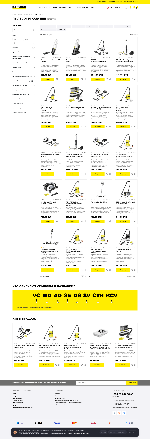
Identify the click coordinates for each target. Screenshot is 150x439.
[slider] (13, 43)
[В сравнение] (60, 79)
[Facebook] (124, 412)
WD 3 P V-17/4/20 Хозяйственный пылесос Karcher (74, 251)
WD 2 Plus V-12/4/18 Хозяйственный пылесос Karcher (124, 109)
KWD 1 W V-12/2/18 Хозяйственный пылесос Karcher (49, 109)
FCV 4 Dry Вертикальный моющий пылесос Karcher (74, 155)
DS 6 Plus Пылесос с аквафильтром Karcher (98, 60)
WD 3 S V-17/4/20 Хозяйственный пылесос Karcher (99, 251)
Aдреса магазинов (115, 1)
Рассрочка (15, 396)
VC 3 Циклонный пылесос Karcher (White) (99, 155)
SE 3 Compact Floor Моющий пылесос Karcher (125, 203)
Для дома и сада (44, 7)
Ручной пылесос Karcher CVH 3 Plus (76, 60)
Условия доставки (17, 400)
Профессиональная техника (62, 7)
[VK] (114, 412)
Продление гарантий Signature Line (22, 407)
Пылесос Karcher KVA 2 (99, 202)
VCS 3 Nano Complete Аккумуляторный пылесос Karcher (49, 251)
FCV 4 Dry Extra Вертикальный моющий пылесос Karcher (126, 60)
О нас (92, 7)
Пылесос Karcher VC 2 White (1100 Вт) (50, 155)
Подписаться (132, 382)
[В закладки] (57, 79)
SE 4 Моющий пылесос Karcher (123, 250)
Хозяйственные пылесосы (48, 29)
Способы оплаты (17, 398)
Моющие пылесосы (79, 26)
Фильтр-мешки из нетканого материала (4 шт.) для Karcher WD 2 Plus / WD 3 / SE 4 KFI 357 (100, 347)
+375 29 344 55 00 (115, 7)
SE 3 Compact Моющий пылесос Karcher (48, 203)
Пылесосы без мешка (105, 26)
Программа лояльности (19, 405)
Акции (14, 393)
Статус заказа (102, 1)
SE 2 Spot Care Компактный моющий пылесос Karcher (75, 108)
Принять (103, 432)
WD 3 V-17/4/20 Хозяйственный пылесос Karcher (124, 156)
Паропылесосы (92, 26)
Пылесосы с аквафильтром (122, 26)
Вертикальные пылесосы (47, 26)
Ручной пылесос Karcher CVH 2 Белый (50, 60)
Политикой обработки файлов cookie (78, 433)
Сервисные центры (131, 1)
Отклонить (132, 432)
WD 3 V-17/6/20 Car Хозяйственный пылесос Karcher (74, 204)
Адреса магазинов (17, 402)
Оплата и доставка (81, 7)
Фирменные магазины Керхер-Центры (66, 400)
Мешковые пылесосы (63, 26)
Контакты (58, 396)
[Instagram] (119, 412)
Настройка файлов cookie (117, 432)
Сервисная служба (60, 398)
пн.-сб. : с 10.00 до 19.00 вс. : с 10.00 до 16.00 (122, 404)
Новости (57, 393)
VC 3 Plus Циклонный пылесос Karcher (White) (101, 108)
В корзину (47, 79)
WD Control (62, 29)
